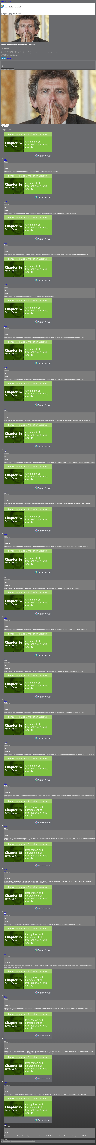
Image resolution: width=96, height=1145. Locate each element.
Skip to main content (6, 1)
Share (11, 58)
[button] (1, 11)
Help (2, 1141)
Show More (4, 1139)
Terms (5, 1141)
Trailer (8, 58)
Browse (3, 13)
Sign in (19, 13)
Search (7, 13)
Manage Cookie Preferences (24, 1141)
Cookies (13, 1141)
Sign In (11, 14)
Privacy (9, 1141)
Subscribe (3, 58)
